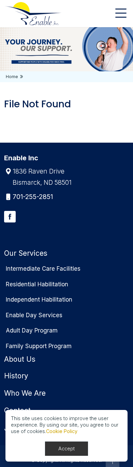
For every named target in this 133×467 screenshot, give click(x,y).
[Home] (33, 13)
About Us (19, 359)
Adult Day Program (32, 330)
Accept (66, 448)
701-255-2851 (33, 197)
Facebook (10, 216)
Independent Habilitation (39, 299)
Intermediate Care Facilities (43, 268)
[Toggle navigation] (121, 13)
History (16, 376)
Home (12, 76)
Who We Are (25, 393)
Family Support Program (39, 346)
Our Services (25, 253)
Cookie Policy (61, 431)
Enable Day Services (34, 315)
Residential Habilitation (37, 284)
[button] (112, 461)
